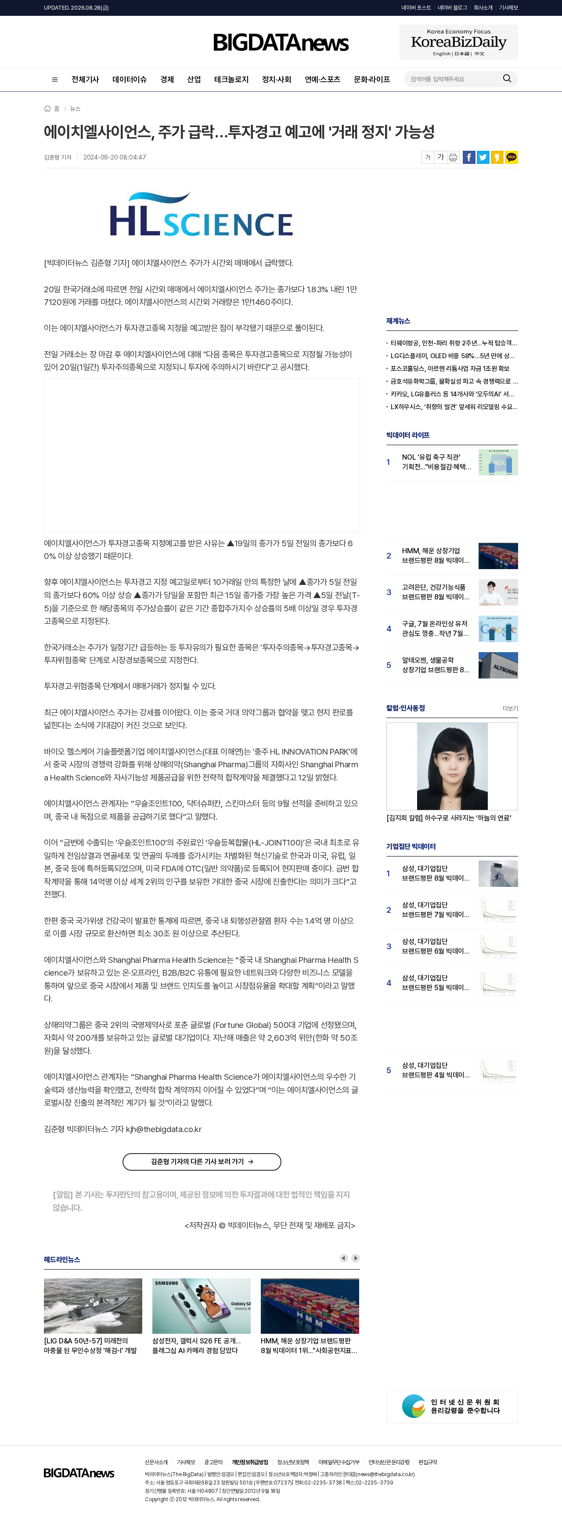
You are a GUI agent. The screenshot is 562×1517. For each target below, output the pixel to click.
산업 (194, 79)
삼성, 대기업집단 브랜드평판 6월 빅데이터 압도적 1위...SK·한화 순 (436, 946)
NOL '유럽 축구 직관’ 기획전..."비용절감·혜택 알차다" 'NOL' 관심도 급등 (434, 462)
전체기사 (85, 79)
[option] (98, 1317)
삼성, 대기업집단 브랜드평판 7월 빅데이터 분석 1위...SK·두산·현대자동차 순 (436, 910)
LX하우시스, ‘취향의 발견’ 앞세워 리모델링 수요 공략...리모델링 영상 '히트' (454, 407)
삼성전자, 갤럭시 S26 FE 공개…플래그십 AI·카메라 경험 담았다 (196, 1346)
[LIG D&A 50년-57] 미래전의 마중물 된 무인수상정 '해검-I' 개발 (90, 1346)
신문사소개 (156, 1462)
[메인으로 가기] (79, 1475)
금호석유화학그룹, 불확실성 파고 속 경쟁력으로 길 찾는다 (454, 381)
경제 (167, 79)
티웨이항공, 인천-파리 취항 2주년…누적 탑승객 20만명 (454, 343)
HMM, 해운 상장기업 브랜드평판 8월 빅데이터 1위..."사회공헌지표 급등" (306, 1346)
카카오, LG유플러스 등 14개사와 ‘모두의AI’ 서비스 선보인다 (454, 394)
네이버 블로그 (452, 7)
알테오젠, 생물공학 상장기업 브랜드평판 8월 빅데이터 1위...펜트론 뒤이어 (436, 665)
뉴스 (75, 108)
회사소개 (483, 7)
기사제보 (508, 7)
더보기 (510, 708)
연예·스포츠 (323, 79)
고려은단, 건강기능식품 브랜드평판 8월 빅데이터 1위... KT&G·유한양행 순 (436, 592)
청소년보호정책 (293, 1462)
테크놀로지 (231, 79)
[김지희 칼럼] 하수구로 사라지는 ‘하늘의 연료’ (449, 818)
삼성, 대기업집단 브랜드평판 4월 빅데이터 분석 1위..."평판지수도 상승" (436, 1070)
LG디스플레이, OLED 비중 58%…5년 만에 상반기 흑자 (454, 356)
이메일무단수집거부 (338, 1462)
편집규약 (427, 1462)
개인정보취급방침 (250, 1462)
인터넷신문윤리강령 (388, 1462)
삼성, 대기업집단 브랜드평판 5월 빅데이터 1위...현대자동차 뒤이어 (436, 983)
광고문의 (213, 1462)
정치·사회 (277, 79)
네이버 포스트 (416, 7)
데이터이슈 (129, 79)
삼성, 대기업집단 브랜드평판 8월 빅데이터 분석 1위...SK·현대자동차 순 (436, 873)
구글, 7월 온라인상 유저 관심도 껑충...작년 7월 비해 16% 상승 (435, 629)
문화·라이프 (372, 79)
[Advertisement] (202, 453)
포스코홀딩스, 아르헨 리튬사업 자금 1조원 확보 (450, 369)
